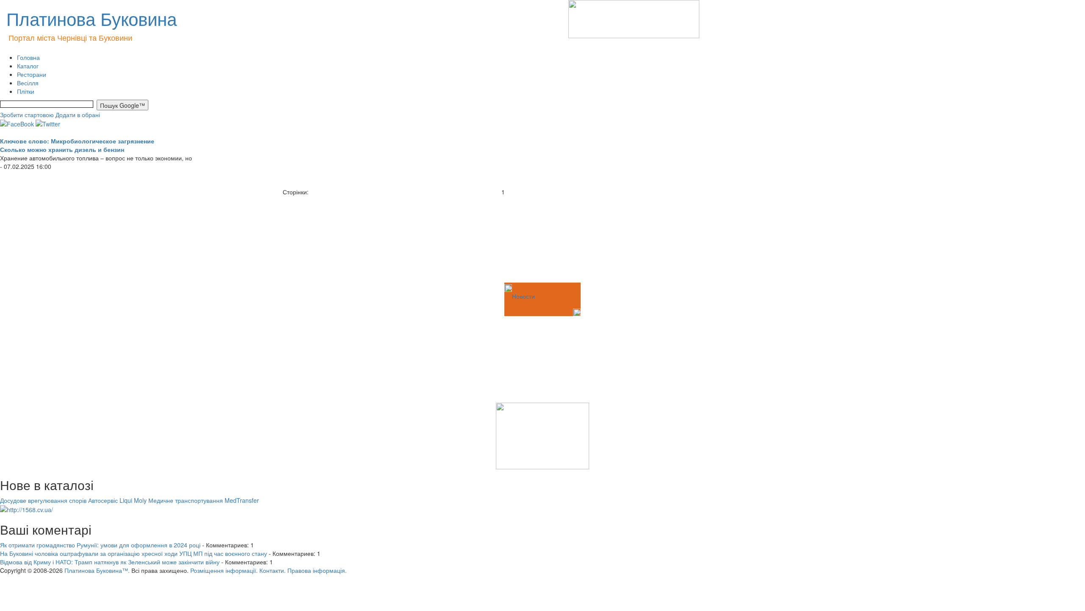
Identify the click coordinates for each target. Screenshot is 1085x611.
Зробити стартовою (27, 114)
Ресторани (31, 74)
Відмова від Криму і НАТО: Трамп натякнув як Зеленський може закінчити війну (110, 562)
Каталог (28, 66)
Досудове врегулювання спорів (43, 500)
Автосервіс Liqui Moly (117, 500)
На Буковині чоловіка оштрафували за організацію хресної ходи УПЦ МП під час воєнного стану (133, 553)
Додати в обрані (78, 114)
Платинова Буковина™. (97, 570)
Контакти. (272, 570)
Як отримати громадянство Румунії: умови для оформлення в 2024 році (100, 545)
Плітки (25, 91)
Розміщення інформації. (224, 570)
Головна (28, 57)
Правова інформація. (317, 570)
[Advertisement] (42, 238)
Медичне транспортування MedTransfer (203, 500)
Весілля (28, 82)
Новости (523, 296)
